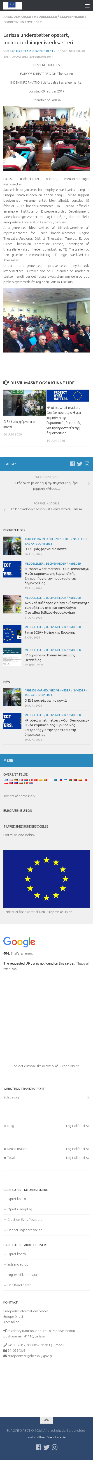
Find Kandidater (19, 1285)
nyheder (34, 22)
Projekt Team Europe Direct (31, 51)
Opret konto (16, 1199)
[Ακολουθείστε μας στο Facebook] (72, 463)
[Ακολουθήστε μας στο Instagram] (87, 463)
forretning (13, 22)
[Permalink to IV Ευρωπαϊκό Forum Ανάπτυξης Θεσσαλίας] (12, 657)
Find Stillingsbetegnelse (24, 1230)
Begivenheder (72, 17)
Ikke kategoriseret (39, 543)
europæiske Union (17, 810)
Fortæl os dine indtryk (19, 835)
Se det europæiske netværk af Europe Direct (46, 1066)
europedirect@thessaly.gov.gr (29, 1356)
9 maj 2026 (50, 632)
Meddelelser (45, 17)
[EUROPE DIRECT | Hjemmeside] (15, 5)
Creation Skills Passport (24, 1219)
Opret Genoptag (19, 1209)
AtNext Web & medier (52, 1437)
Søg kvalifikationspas (22, 1275)
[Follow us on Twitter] (79, 463)
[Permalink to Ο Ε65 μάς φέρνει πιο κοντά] (24, 403)
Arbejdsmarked (17, 17)
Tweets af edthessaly (19, 796)
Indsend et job (17, 1264)
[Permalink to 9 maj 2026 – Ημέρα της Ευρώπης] (12, 634)
